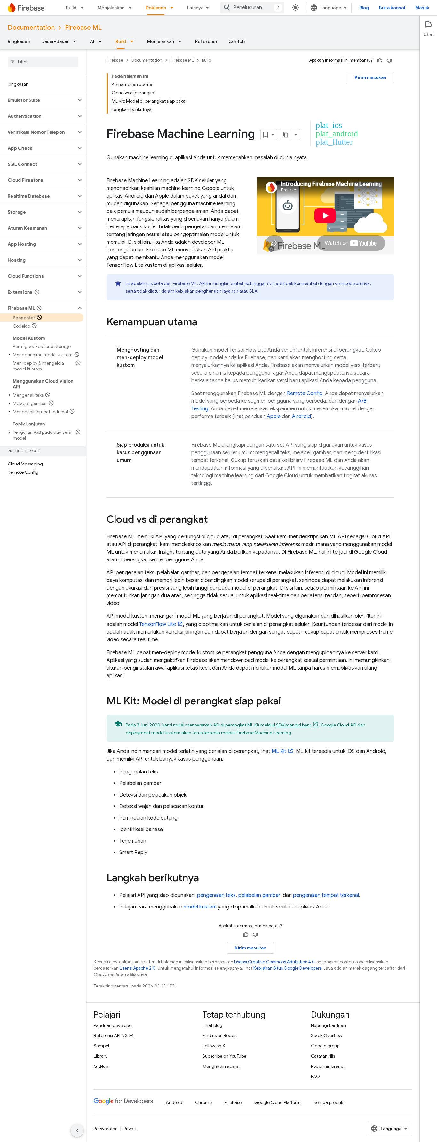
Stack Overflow (326, 1035)
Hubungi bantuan (328, 1025)
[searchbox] (43, 62)
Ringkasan (19, 41)
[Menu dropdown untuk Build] (84, 7)
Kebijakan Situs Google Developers (287, 968)
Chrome (203, 1102)
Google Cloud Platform (277, 1102)
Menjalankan (111, 8)
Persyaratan (106, 1128)
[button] (38, 100)
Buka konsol (392, 8)
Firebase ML (83, 28)
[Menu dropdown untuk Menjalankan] (132, 7)
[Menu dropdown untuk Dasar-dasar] (76, 41)
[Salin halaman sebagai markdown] (285, 134)
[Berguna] (380, 60)
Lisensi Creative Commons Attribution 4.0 (274, 961)
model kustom (200, 907)
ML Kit (279, 751)
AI (92, 41)
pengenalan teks (216, 895)
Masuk (422, 8)
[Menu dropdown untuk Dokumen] (173, 7)
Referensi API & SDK (113, 1035)
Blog (364, 8)
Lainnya (195, 8)
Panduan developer (113, 1025)
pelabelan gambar (259, 895)
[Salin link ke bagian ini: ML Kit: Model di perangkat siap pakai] (287, 702)
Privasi (130, 1128)
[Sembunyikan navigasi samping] (77, 1130)
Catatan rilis (323, 1056)
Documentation (31, 28)
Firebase (115, 60)
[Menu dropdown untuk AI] (102, 41)
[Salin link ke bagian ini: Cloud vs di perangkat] (214, 520)
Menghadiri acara (221, 1066)
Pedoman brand (327, 1066)
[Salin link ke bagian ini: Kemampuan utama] (203, 323)
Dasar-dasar (55, 41)
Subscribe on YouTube (224, 1056)
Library (100, 1056)
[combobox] (252, 7)
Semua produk (328, 1102)
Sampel (101, 1046)
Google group (325, 1046)
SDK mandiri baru (293, 725)
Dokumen (156, 8)
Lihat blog (212, 1025)
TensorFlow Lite (157, 624)
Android (301, 416)
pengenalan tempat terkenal (326, 895)
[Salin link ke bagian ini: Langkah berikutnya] (205, 879)
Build (71, 8)
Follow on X (214, 1046)
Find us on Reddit (220, 1035)
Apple (274, 416)
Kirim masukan (370, 77)
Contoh (236, 41)
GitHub (101, 1066)
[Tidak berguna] (389, 60)
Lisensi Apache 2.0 (137, 968)
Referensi (206, 41)
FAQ (315, 1076)
